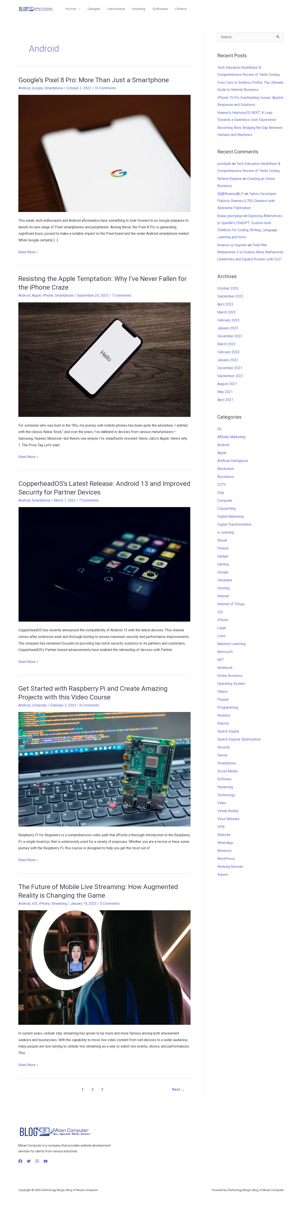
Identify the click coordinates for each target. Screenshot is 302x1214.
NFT (220, 660)
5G (219, 429)
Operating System (231, 683)
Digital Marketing (230, 516)
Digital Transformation (234, 524)
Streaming (59, 903)
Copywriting (226, 508)
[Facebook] (20, 1161)
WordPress (226, 859)
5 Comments (110, 903)
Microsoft (225, 652)
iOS (34, 903)
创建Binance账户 (230, 194)
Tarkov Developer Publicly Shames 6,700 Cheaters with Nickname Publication (246, 201)
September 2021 (230, 376)
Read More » (28, 251)
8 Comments (89, 705)
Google (37, 88)
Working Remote (230, 867)
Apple (36, 295)
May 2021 (225, 392)
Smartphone (53, 88)
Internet (223, 596)
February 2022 (228, 352)
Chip (220, 493)
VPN (220, 827)
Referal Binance (229, 179)
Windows (224, 851)
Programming (227, 707)
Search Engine (228, 731)
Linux (221, 636)
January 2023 (227, 328)
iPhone (47, 295)
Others (181, 9)
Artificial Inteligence (232, 461)
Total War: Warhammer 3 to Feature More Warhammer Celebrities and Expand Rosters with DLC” (250, 252)
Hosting (138, 9)
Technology (226, 795)
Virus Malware (228, 819)
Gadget (94, 9)
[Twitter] (29, 1161)
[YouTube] (46, 1161)
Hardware (116, 9)
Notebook (225, 668)
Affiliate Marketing (231, 437)
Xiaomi (222, 874)
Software (160, 9)
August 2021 (227, 384)
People (223, 699)
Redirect (223, 715)
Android (24, 88)
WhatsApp (225, 843)
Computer (39, 705)
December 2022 (229, 336)
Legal (221, 628)
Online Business (230, 676)
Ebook (222, 540)
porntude (224, 164)
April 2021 (225, 400)
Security (223, 747)
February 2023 (228, 320)
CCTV (221, 485)
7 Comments (121, 295)
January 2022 (227, 360)
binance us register (232, 245)
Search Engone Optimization (239, 739)
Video (221, 803)
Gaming (223, 564)
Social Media (227, 771)
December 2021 (229, 368)
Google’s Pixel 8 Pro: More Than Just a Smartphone (93, 80)
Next (178, 1089)
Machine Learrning (231, 644)
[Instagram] (37, 1161)
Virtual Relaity (228, 811)
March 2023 (226, 312)
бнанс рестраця (230, 216)
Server (222, 755)
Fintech (223, 548)
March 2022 (226, 344)
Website (223, 835)
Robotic (223, 723)
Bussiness (225, 477)
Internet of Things (231, 604)
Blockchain (225, 469)
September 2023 (230, 296)
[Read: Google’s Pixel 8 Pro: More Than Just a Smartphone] (104, 153)
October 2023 (228, 288)
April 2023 (225, 304)
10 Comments (105, 88)
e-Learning (225, 532)
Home (70, 9)
